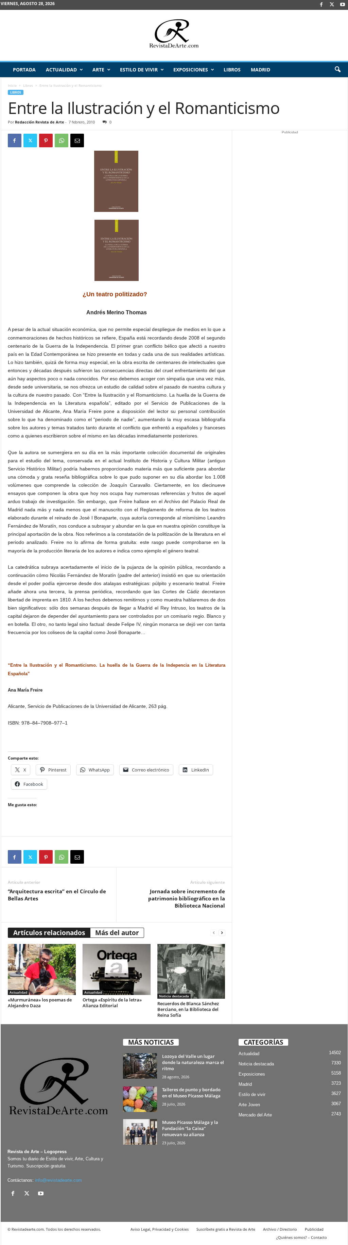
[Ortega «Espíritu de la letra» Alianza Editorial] (117, 969)
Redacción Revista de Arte (39, 121)
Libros (232, 69)
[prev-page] (213, 932)
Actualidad (61, 69)
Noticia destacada (174, 996)
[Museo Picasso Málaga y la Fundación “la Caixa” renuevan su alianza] (140, 1132)
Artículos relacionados (49, 932)
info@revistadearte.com (58, 1180)
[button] (337, 69)
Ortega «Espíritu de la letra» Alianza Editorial (112, 1003)
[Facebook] (321, 5)
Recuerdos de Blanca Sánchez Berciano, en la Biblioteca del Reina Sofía (188, 1009)
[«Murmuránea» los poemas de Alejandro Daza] (42, 969)
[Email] (77, 140)
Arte (98, 69)
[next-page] (222, 932)
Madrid (260, 69)
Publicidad (314, 1229)
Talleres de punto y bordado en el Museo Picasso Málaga (191, 1092)
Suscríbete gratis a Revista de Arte (225, 1229)
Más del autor (117, 932)
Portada (24, 69)
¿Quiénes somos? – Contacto (301, 1237)
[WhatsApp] (61, 140)
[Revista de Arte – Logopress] (174, 35)
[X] (332, 5)
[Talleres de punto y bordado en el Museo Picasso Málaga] (140, 1099)
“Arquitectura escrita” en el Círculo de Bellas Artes (57, 895)
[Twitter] (30, 140)
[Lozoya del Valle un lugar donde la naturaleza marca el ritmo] (140, 1066)
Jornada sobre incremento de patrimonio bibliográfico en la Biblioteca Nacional (186, 898)
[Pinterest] (46, 140)
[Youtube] (342, 5)
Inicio (12, 85)
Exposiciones (190, 69)
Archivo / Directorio (280, 1229)
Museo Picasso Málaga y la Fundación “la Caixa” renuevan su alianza (190, 1128)
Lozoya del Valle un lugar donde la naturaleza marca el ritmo (193, 1062)
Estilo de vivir (139, 69)
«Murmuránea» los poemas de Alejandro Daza (40, 1003)
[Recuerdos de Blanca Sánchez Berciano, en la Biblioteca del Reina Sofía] (191, 971)
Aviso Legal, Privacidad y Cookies (159, 1229)
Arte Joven (249, 1104)
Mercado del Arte (255, 1114)
